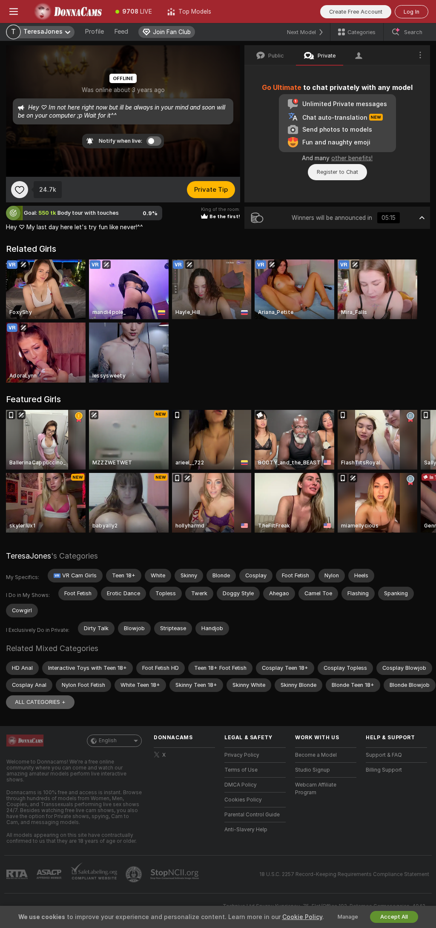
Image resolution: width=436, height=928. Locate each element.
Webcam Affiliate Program (315, 788)
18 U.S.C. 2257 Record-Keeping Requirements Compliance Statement (344, 874)
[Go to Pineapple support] (134, 874)
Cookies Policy (243, 800)
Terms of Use (241, 770)
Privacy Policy (241, 755)
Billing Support (384, 770)
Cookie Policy (302, 917)
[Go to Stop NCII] (175, 874)
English (108, 741)
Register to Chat (337, 172)
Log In (411, 12)
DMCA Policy (240, 785)
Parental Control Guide (252, 815)
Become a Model (316, 755)
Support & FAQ (384, 755)
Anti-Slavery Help (245, 830)
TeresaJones (28, 555)
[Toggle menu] (13, 11)
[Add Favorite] (19, 189)
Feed (121, 31)
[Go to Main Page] (67, 11)
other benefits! (352, 158)
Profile (94, 31)
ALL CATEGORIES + (40, 702)
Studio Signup (312, 770)
